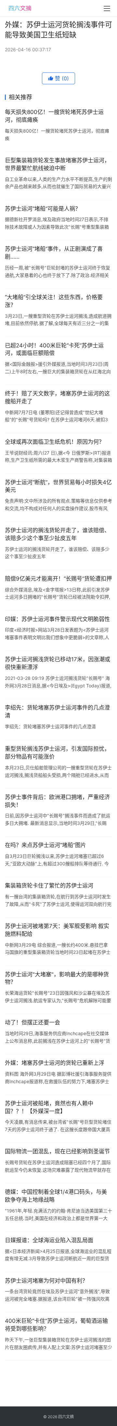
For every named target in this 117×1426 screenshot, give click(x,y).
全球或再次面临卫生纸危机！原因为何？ (54, 442)
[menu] (107, 8)
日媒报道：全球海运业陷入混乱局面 (49, 1240)
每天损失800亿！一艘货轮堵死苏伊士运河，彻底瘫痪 (54, 116)
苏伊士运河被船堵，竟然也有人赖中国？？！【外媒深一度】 (49, 1107)
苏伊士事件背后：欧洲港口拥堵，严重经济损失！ (57, 801)
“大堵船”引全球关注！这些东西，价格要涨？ (54, 301)
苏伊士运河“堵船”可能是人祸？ (43, 208)
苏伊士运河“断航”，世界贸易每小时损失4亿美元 (58, 486)
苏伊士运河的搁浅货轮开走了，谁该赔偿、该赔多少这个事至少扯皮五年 (57, 534)
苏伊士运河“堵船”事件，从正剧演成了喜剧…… (54, 253)
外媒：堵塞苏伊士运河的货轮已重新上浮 (54, 1063)
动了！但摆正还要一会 (32, 1022)
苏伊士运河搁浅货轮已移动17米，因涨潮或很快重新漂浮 (57, 663)
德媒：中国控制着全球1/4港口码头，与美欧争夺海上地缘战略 (56, 1196)
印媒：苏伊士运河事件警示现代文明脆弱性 (57, 619)
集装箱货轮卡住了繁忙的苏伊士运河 (49, 885)
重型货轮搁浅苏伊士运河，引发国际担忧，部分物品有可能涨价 (57, 752)
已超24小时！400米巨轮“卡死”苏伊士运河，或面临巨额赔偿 (54, 349)
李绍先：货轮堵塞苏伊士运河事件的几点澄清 (57, 711)
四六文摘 (66, 1416)
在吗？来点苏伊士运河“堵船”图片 (45, 845)
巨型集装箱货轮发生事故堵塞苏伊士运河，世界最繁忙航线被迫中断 (57, 164)
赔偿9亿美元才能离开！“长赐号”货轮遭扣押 (58, 578)
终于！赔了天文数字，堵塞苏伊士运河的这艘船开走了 (57, 397)
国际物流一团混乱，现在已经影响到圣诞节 (57, 1151)
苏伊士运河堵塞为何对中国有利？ (46, 1280)
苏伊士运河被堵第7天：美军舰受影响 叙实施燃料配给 (57, 930)
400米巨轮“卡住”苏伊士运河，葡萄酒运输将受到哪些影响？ (56, 1325)
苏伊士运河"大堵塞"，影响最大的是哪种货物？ (57, 978)
